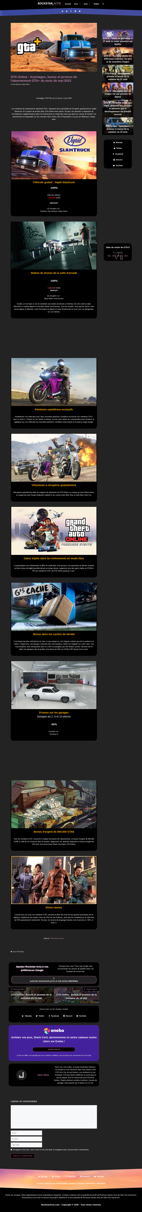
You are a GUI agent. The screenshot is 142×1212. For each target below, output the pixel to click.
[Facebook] (71, 11)
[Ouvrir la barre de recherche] (103, 4)
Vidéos (96, 4)
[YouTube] (79, 11)
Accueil (68, 4)
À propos (80, 1183)
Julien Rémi (43, 1075)
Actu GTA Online (18, 951)
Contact (72, 1183)
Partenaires (90, 1183)
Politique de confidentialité (56, 1183)
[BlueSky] (62, 11)
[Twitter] (67, 11)
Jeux (86, 4)
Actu (76, 4)
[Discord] (75, 11)
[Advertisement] (54, 338)
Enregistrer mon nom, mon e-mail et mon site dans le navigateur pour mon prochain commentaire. (51, 1150)
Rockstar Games (57, 938)
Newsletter (101, 1183)
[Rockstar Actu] (49, 4)
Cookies (40, 1183)
